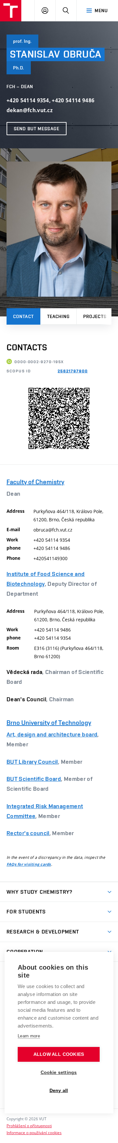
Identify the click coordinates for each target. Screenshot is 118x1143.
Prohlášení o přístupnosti (29, 1125)
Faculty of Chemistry (35, 482)
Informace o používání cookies (34, 1132)
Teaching (58, 316)
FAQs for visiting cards (29, 864)
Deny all (58, 1090)
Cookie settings (59, 1072)
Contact (23, 316)
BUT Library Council (32, 761)
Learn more (29, 1035)
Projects (95, 316)
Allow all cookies (58, 1054)
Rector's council (28, 833)
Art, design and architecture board (52, 734)
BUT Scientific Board (34, 778)
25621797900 (73, 371)
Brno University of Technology (49, 723)
